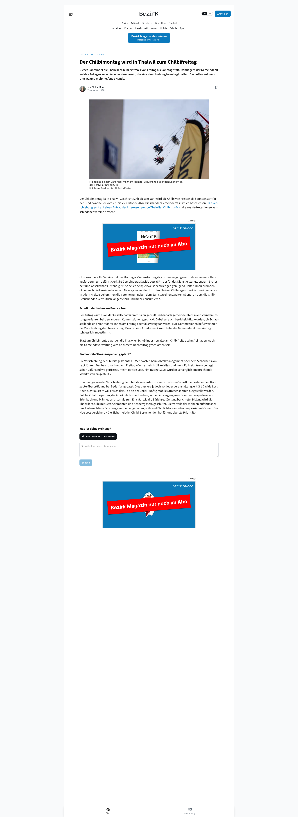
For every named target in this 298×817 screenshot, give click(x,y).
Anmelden (222, 13)
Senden (86, 462)
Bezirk (125, 23)
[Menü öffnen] (71, 13)
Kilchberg (147, 23)
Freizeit (128, 28)
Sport (183, 28)
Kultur (154, 28)
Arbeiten (117, 28)
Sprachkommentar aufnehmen (100, 436)
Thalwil (173, 23)
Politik (163, 28)
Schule (173, 28)
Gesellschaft (141, 28)
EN (210, 13)
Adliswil (135, 23)
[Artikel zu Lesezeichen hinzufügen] (217, 88)
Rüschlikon (160, 23)
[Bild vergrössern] (149, 139)
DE (204, 13)
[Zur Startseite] (149, 13)
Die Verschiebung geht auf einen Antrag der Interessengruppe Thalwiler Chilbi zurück (148, 205)
